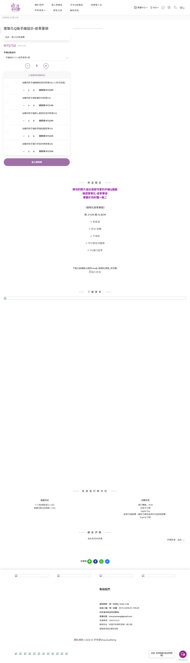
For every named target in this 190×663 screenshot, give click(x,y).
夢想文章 (57, 10)
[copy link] (107, 561)
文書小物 (14, 17)
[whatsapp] (101, 561)
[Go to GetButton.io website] (183, 660)
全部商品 (5, 17)
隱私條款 (78, 639)
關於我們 (39, 5)
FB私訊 (136, 608)
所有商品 (39, 10)
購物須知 (74, 10)
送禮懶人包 (96, 5)
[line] (89, 561)
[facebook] (95, 561)
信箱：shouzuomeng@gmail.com (117, 616)
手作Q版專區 (76, 5)
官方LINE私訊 (125, 608)
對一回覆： (113, 608)
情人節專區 (56, 5)
